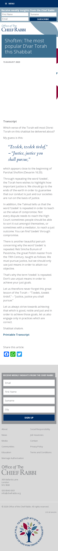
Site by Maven (50, 512)
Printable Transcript (16, 334)
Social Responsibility (40, 429)
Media (5, 440)
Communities (8, 446)
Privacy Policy (36, 446)
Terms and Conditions (41, 452)
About (4, 429)
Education (6, 452)
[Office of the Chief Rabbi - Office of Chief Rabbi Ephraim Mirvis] (14, 30)
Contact (34, 440)
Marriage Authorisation (13, 458)
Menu (12, 3)
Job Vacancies (37, 434)
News (4, 434)
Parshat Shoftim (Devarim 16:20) (22, 172)
